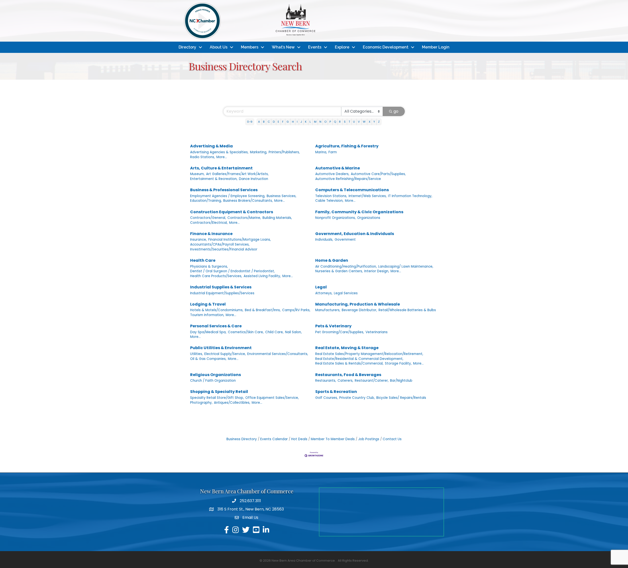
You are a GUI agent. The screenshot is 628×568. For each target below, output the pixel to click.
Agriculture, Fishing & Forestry (347, 146)
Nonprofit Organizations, (335, 217)
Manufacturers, (327, 310)
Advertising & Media (211, 146)
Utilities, (196, 354)
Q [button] (335, 122)
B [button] (263, 122)
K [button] (306, 122)
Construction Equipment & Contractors (231, 212)
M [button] (315, 122)
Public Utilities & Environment (221, 348)
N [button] (320, 122)
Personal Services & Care (216, 326)
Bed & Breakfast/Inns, (263, 310)
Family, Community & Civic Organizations (359, 212)
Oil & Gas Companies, (208, 358)
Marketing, (258, 152)
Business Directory (241, 439)
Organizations (368, 217)
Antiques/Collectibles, (232, 402)
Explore (342, 47)
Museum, (197, 174)
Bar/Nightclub (401, 380)
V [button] (359, 122)
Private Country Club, (357, 397)
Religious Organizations (215, 375)
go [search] (395, 111)
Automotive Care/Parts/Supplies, (378, 174)
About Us (218, 47)
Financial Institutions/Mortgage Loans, (239, 239)
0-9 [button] (249, 122)
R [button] (340, 122)
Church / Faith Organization (213, 380)
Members (249, 47)
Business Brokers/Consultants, (248, 200)
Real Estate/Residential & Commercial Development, (359, 358)
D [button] (274, 122)
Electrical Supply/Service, (225, 354)
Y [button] (374, 122)
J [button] (301, 122)
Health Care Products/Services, (216, 276)
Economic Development (385, 47)
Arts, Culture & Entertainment (221, 168)
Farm (332, 152)
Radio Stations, (202, 157)
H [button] (293, 122)
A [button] (259, 122)
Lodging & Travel (208, 304)
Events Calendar (274, 439)
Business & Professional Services (224, 190)
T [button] (349, 122)
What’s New (283, 47)
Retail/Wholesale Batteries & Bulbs (407, 310)
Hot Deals (299, 439)
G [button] (288, 122)
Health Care (202, 260)
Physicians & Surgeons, (209, 266)
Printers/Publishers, (284, 152)
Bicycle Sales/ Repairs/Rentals (401, 397)
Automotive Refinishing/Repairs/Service (348, 179)
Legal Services (346, 293)
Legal (321, 287)
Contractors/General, (208, 217)
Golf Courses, (326, 397)
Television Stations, (331, 196)
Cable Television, (329, 200)
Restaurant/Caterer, (372, 380)
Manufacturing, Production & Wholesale (357, 304)
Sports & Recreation (336, 391)
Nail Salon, (293, 332)
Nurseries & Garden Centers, (339, 271)
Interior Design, (376, 271)
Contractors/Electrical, (209, 222)
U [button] (354, 122)
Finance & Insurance (211, 234)
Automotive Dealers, (332, 174)
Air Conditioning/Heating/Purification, (346, 266)
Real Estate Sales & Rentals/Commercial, (349, 363)
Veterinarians (377, 332)
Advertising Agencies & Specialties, (219, 152)
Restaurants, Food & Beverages (348, 375)
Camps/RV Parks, (296, 310)
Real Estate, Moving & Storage (347, 348)
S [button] (345, 122)
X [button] (369, 122)
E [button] (278, 122)
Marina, (321, 152)
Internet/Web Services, (368, 196)
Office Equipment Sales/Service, (272, 397)
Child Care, (274, 332)
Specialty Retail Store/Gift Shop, (217, 397)
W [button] (364, 122)
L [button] (310, 122)
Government (345, 239)
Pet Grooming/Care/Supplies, (339, 332)
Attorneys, (323, 293)
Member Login (435, 47)
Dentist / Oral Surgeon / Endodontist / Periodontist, (232, 271)
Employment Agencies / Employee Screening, (227, 196)
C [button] (269, 122)
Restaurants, (325, 380)
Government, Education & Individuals (354, 234)
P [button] (330, 122)
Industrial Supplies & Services (220, 287)
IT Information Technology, (410, 196)
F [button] (283, 122)
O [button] (325, 122)
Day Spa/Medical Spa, (208, 332)
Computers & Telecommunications (352, 190)
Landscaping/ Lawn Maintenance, (405, 266)
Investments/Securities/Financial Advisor (223, 249)
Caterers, (345, 380)
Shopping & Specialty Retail (219, 391)
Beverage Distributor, (359, 310)
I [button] (297, 122)
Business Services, (281, 196)
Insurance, (198, 239)
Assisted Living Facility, (262, 276)
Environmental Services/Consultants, (277, 354)
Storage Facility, (398, 363)
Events (314, 47)
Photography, (201, 402)
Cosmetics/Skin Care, (246, 332)
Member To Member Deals (333, 439)
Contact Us (392, 439)
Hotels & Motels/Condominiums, (216, 310)
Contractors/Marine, (244, 217)
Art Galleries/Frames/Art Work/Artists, (237, 174)
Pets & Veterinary (333, 326)
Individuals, (324, 239)
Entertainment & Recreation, (213, 179)
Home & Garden (331, 260)
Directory (187, 47)
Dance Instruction (253, 179)
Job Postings (368, 439)
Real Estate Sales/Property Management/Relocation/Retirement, (369, 354)
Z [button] (379, 122)
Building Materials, (277, 217)
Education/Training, (206, 200)
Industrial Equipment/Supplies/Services (222, 293)
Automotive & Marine (337, 168)
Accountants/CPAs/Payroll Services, (219, 244)
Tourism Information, (207, 315)
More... (221, 157)
